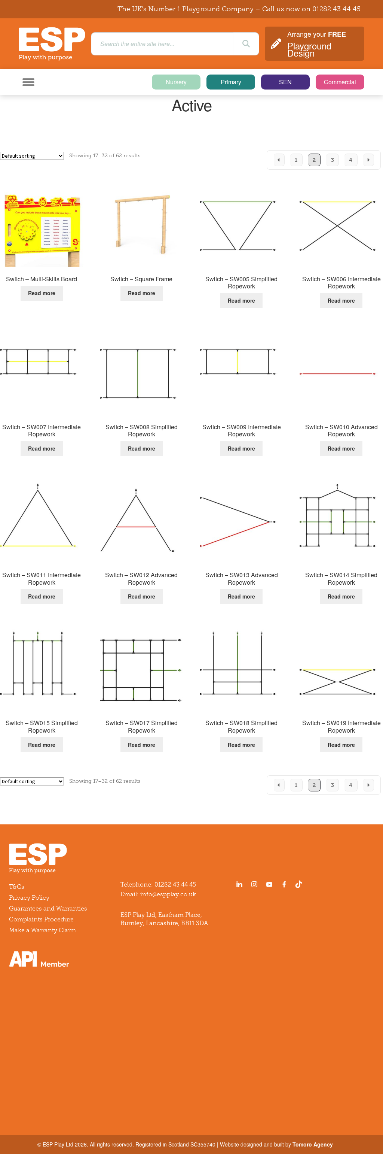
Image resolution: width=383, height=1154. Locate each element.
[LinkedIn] (239, 884)
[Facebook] (284, 884)
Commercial (340, 82)
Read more (41, 293)
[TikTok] (300, 884)
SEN (285, 82)
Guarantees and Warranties (48, 908)
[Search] (246, 44)
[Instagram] (254, 884)
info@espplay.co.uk (168, 894)
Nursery (176, 82)
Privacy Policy (29, 897)
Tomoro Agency (312, 1144)
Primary (231, 82)
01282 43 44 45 (336, 9)
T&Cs (16, 887)
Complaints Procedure (41, 919)
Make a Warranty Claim (42, 930)
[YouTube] (269, 884)
